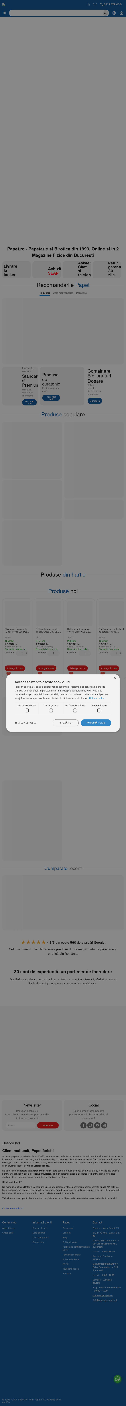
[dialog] (63, 703)
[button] (25, 722)
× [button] (115, 678)
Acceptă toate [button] (96, 722)
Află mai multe (96, 698)
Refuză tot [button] (66, 722)
